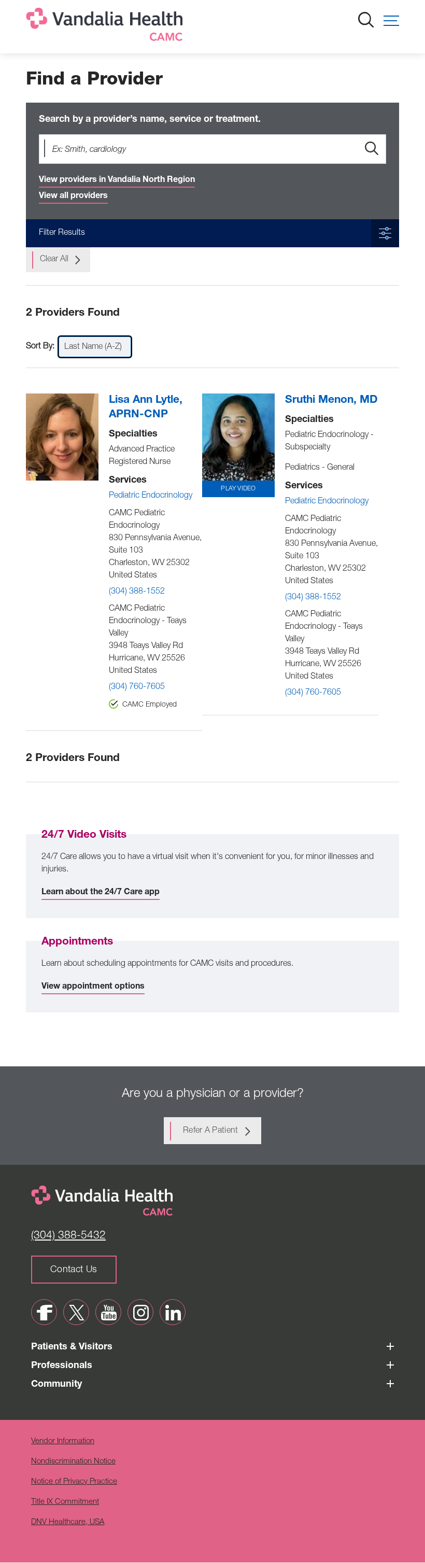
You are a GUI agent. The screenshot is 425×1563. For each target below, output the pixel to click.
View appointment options (93, 987)
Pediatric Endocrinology (150, 496)
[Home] (106, 27)
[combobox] (95, 346)
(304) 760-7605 (137, 687)
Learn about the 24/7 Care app (100, 893)
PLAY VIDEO (238, 489)
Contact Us (73, 1270)
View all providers (73, 196)
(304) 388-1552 (137, 592)
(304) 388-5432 (68, 1236)
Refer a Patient (210, 1131)
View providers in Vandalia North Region (117, 180)
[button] (391, 21)
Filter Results (62, 233)
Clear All (54, 260)
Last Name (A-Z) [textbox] (93, 347)
